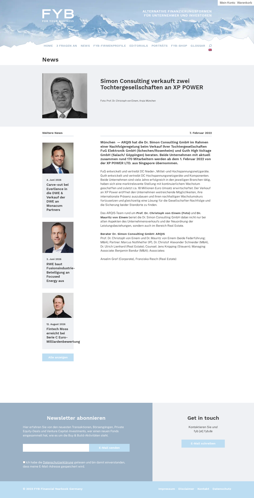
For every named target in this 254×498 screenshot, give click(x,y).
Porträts (160, 45)
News (85, 45)
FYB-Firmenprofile (109, 45)
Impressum (166, 489)
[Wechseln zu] (210, 50)
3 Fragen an (66, 45)
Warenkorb (244, 2)
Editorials (138, 45)
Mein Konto (227, 2)
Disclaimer (186, 489)
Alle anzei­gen (58, 357)
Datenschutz (222, 489)
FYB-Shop (179, 45)
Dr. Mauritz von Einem (161, 238)
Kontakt (203, 489)
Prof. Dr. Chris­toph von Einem (120, 238)
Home (48, 45)
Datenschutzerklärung (58, 462)
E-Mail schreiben (203, 443)
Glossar (198, 45)
